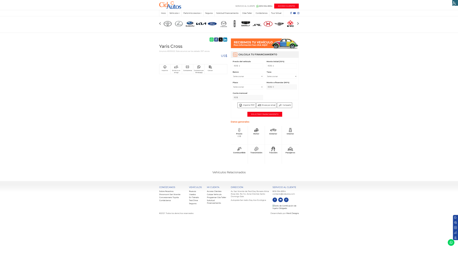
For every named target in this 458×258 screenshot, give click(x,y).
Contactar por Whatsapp (199, 71)
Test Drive (193, 200)
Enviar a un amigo (176, 71)
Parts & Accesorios (191, 13)
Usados (192, 194)
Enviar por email (268, 105)
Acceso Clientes (286, 6)
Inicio (163, 13)
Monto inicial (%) (275, 61)
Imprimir (165, 70)
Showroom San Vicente (169, 194)
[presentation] (160, 23)
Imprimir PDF (249, 105)
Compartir (286, 105)
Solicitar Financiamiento (264, 114)
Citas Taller (247, 13)
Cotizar (210, 70)
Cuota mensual (240, 93)
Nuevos (192, 191)
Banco (236, 72)
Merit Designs (292, 213)
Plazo (235, 82)
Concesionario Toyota (169, 197)
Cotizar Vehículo (214, 194)
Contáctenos (261, 13)
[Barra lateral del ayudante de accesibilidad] (455, 3)
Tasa (269, 72)
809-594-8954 (266, 6)
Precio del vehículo (242, 61)
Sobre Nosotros (166, 191)
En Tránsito (194, 197)
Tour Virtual (276, 13)
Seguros (209, 13)
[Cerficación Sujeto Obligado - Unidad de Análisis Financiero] (286, 207)
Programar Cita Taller (216, 197)
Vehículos (173, 13)
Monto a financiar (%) (278, 82)
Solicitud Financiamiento (227, 13)
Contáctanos (165, 200)
